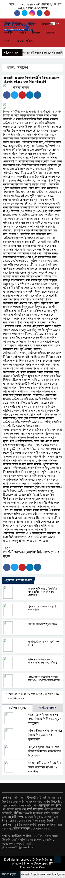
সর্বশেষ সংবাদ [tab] (17, 708)
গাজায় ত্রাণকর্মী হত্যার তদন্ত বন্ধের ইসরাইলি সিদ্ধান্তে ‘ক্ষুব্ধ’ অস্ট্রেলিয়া (44, 719)
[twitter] (25, 13)
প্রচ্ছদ (7, 24)
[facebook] (18, 13)
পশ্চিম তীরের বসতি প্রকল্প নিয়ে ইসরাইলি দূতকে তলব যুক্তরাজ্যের (45, 735)
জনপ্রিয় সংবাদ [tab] (47, 708)
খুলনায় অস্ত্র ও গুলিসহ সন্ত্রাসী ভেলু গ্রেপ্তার (42, 608)
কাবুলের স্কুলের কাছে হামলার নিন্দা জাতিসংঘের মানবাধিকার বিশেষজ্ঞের (44, 751)
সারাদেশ (32, 24)
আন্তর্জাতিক (47, 24)
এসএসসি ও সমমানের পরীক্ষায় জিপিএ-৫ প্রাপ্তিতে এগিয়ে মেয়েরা (44, 678)
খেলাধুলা (50, 33)
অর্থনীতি (22, 33)
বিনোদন (36, 33)
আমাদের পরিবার (25, 41)
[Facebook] (6, 95)
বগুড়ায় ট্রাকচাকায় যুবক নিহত (42, 624)
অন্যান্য (7, 41)
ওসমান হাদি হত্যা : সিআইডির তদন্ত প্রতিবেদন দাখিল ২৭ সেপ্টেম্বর (43, 592)
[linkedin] (40, 13)
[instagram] (33, 13)
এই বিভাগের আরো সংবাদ (18, 580)
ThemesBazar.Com (33, 867)
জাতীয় (19, 24)
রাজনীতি (8, 33)
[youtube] (47, 13)
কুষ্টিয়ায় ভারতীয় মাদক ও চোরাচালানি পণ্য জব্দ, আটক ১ (42, 661)
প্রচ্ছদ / (11, 68)
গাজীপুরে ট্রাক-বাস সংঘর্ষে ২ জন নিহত (43, 643)
